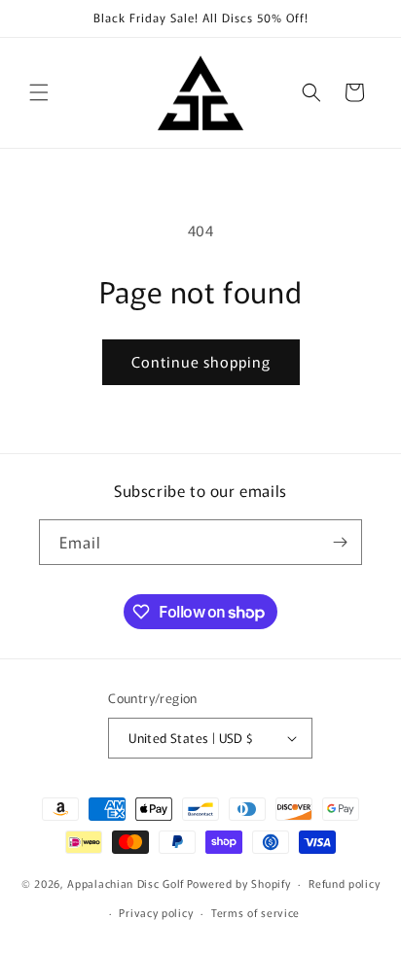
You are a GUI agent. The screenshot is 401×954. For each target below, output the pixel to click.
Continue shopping (201, 361)
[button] (39, 92)
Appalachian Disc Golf (125, 883)
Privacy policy (156, 912)
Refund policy (344, 883)
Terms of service (255, 912)
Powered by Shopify (239, 883)
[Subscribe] (339, 542)
